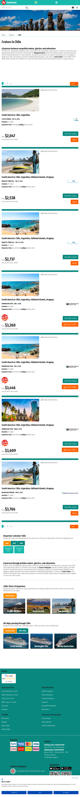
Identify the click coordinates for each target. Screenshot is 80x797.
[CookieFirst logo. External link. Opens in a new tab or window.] (2, 779)
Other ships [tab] (22, 631)
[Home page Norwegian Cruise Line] (72, 304)
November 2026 (8, 550)
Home (3, 35)
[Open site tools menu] (77, 2)
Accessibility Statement (49, 706)
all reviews (9, 681)
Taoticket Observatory (48, 726)
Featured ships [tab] (10, 631)
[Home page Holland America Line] (70, 492)
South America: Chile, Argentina (16, 115)
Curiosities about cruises (9, 691)
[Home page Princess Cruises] (73, 181)
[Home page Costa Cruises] (76, 119)
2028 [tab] (21, 543)
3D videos (5, 709)
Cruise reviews (46, 718)
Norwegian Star (7, 304)
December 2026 (19, 550)
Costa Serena (6, 119)
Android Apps (6, 729)
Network (4, 722)
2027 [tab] (14, 543)
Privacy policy (75, 778)
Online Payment (46, 722)
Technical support (47, 691)
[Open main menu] (77, 7)
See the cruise (70, 133)
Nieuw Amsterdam (8, 492)
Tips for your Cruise (8, 698)
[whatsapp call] (36, 2)
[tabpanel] (40, 550)
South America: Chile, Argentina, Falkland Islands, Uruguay (28, 177)
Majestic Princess (8, 181)
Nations (11, 35)
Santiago (15, 125)
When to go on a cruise (9, 702)
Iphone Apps (6, 726)
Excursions (5, 706)
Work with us (46, 709)
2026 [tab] (7, 543)
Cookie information (48, 698)
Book (74, 139)
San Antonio (16, 187)
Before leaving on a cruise (10, 695)
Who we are (5, 718)
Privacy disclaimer (47, 695)
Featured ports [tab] (10, 596)
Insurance (45, 702)
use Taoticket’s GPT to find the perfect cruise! (30, 771)
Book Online (71, 324)
